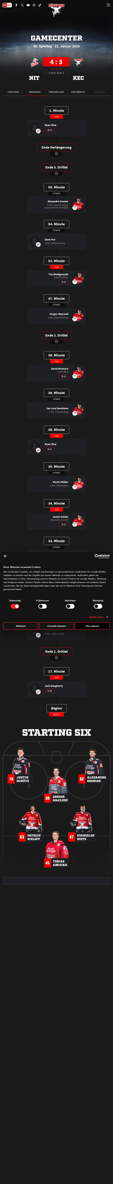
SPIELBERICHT (78, 91)
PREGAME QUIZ (56, 91)
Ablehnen (21, 626)
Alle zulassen (92, 626)
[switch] (42, 606)
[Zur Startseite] (56, 10)
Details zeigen (96, 617)
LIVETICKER (13, 91)
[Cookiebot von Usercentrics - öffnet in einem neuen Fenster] (97, 556)
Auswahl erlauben (56, 626)
